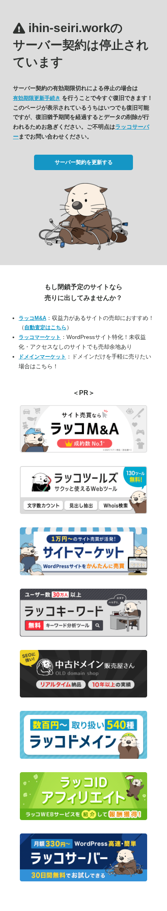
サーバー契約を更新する (84, 162)
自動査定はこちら (45, 327)
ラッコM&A (32, 318)
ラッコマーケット (40, 337)
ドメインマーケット (42, 357)
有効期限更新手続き (36, 98)
